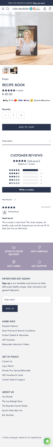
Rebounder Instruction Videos (15, 344)
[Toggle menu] (3, 9)
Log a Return (8, 366)
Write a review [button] (26, 189)
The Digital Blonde (34, 437)
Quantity (6, 109)
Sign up (10, 308)
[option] (26, 38)
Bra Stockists (8, 415)
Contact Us (7, 361)
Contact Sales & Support (13, 379)
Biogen (5, 78)
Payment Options (10, 326)
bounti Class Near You (12, 410)
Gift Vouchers (8, 339)
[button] (9, 90)
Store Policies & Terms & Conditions (18, 330)
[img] (8, 207)
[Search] (9, 9)
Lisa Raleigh (13, 437)
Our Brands (7, 396)
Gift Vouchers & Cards (12, 375)
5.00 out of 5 (33, 160)
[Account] (44, 9)
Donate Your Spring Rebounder (16, 370)
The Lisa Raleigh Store (12, 401)
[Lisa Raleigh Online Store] (26, 9)
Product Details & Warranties (15, 335)
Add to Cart (26, 127)
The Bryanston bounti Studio (15, 405)
